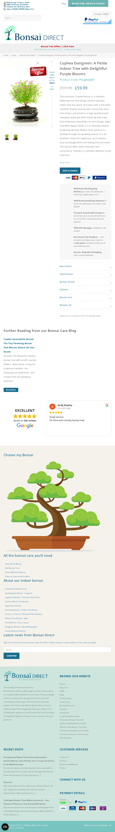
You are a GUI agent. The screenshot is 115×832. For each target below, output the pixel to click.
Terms (73, 6)
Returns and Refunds (69, 764)
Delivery (63, 761)
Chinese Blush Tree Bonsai (17, 601)
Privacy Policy (66, 698)
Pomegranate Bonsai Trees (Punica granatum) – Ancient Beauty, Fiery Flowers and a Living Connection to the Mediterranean (29, 761)
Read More (11, 390)
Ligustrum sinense (13, 605)
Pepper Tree (46, 709)
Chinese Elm (9, 705)
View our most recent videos (17, 576)
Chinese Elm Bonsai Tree (16, 589)
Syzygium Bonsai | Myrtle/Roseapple (21, 626)
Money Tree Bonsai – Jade (16, 618)
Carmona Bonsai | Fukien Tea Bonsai (21, 610)
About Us (64, 687)
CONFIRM (11, 655)
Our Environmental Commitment (74, 734)
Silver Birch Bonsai (13, 563)
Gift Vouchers (66, 738)
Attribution (64, 712)
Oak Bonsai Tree (12, 568)
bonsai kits (44, 716)
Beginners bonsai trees (25, 716)
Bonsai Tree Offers (27, 55)
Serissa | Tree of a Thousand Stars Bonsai (23, 614)
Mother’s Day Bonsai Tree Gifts (73, 727)
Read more (65, 162)
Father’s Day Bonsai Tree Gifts (73, 723)
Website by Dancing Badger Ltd (97, 825)
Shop (14, 55)
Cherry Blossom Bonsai (15, 572)
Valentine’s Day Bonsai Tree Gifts (74, 730)
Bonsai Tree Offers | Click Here (57, 46)
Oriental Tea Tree (37, 712)
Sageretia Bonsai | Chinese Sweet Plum (22, 597)
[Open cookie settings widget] (5, 827)
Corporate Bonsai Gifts (70, 716)
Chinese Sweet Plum (12, 709)
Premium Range (47, 694)
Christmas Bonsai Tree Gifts (72, 720)
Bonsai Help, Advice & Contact (88, 3)
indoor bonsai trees (44, 691)
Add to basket (70, 170)
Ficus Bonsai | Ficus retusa (17, 622)
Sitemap (63, 709)
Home (6, 55)
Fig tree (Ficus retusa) (41, 705)
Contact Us (64, 757)
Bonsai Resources (67, 705)
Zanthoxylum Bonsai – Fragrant (18, 593)
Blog (64, 3)
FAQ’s (62, 691)
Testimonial (65, 702)
